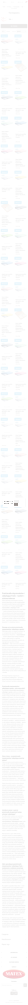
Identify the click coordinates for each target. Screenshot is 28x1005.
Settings (16, 501)
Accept (15, 504)
